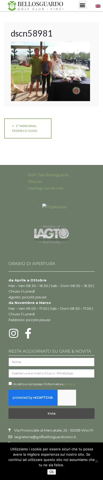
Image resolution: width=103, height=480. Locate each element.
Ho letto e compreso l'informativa (44, 384)
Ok (51, 472)
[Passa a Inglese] (98, 5)
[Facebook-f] (28, 333)
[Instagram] (13, 333)
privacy (70, 384)
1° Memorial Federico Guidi (25, 128)
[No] (96, 461)
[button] (82, 5)
